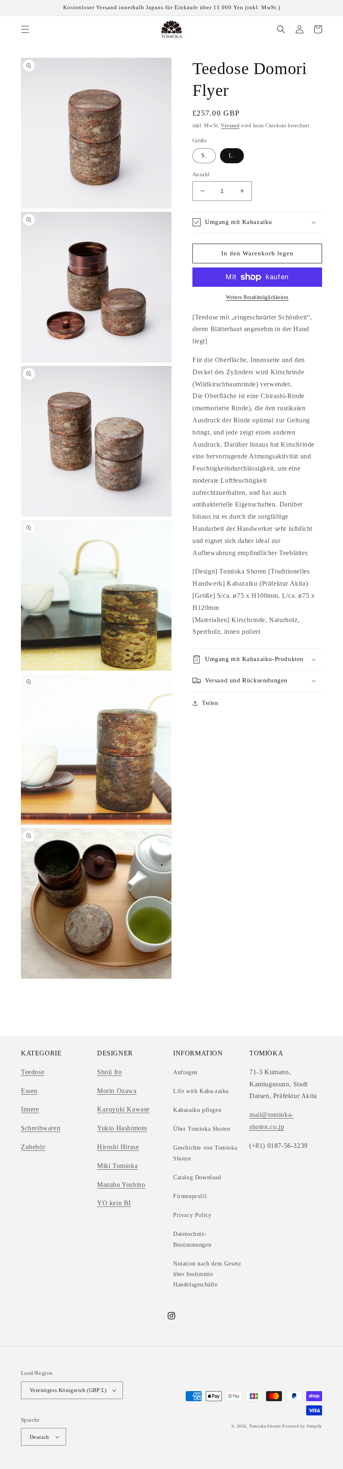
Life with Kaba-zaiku (201, 1091)
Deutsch (39, 1437)
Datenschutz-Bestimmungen (192, 1239)
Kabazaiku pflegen (197, 1110)
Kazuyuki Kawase (123, 1109)
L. (232, 155)
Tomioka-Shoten (265, 1426)
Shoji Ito (109, 1071)
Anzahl (201, 174)
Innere (30, 1109)
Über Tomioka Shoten (201, 1129)
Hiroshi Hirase (118, 1146)
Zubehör (33, 1146)
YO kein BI (114, 1203)
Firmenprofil (190, 1196)
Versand (230, 126)
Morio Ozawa (117, 1090)
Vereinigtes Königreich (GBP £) (68, 1390)
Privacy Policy (192, 1215)
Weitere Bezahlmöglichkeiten (257, 297)
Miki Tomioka (117, 1165)
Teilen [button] (210, 703)
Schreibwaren (40, 1128)
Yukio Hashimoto (122, 1128)
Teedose (32, 1071)
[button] (25, 29)
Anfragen (185, 1072)
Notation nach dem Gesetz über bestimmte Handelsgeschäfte (207, 1274)
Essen (29, 1090)
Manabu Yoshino (121, 1184)
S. (204, 155)
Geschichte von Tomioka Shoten (205, 1153)
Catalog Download (197, 1177)
